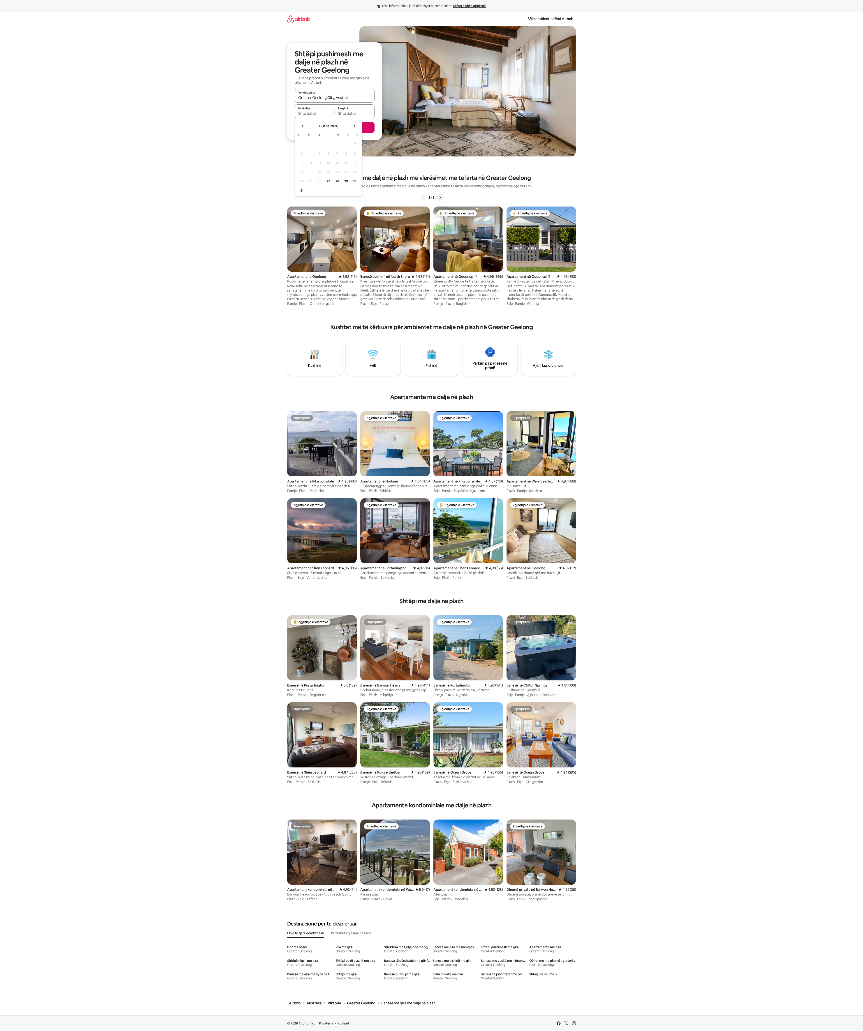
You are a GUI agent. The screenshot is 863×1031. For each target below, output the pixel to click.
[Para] (440, 197)
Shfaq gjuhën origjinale (469, 6)
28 (337, 181)
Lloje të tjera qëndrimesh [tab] (305, 933)
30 (355, 181)
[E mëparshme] (423, 197)
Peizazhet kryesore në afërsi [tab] (351, 933)
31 (301, 190)
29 (346, 181)
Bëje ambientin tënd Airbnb (550, 18)
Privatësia (326, 1023)
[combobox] (334, 97)
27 (328, 181)
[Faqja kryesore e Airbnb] (298, 19)
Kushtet (343, 1023)
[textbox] (314, 113)
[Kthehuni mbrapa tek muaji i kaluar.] (302, 126)
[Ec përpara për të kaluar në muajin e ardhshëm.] (354, 126)
